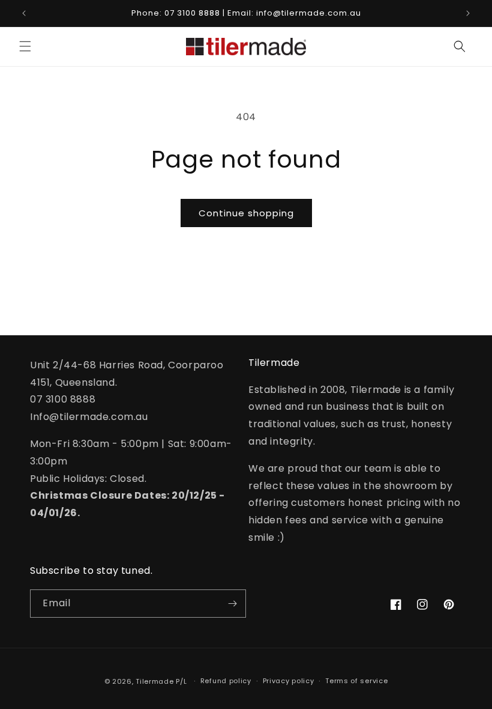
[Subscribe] (232, 603)
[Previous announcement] (24, 13)
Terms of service (356, 681)
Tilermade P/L (161, 681)
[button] (25, 46)
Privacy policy (288, 681)
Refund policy (225, 681)
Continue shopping (246, 213)
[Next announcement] (468, 13)
